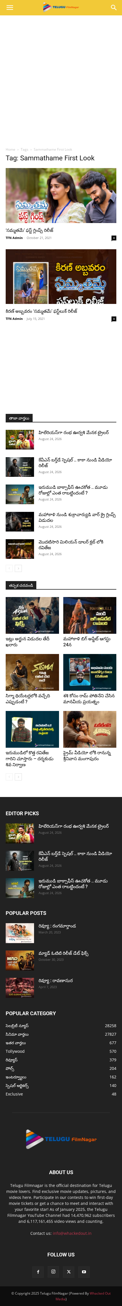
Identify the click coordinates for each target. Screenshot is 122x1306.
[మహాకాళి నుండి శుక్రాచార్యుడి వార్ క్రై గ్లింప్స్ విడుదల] (20, 522)
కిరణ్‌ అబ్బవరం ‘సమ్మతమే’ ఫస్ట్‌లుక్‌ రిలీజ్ (41, 311)
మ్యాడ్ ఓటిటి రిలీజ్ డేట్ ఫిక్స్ (64, 953)
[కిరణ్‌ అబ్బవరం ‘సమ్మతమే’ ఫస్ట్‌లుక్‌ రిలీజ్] (61, 276)
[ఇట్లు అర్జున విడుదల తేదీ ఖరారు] (32, 615)
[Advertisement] (61, 79)
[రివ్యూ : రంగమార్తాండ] (20, 933)
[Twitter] (68, 1272)
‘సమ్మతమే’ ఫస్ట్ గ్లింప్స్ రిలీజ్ (29, 230)
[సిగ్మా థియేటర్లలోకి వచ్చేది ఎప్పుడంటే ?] (32, 672)
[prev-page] (9, 568)
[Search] (114, 7)
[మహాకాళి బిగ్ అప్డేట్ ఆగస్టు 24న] (90, 615)
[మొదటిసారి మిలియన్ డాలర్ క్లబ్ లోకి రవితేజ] (20, 549)
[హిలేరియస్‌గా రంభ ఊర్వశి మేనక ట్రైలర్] (20, 439)
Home (10, 149)
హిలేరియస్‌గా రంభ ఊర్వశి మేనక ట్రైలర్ (74, 432)
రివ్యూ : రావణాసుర (56, 980)
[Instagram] (53, 1272)
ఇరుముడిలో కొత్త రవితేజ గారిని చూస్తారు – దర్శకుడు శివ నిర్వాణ (30, 758)
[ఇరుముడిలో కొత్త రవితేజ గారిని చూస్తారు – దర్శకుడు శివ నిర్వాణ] (32, 729)
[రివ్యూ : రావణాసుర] (20, 988)
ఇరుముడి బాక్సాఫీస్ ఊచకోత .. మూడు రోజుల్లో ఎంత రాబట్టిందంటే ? (73, 490)
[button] (10, 7)
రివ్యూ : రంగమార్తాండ (57, 926)
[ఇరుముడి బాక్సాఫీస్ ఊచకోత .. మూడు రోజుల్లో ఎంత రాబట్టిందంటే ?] (20, 494)
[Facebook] (38, 1272)
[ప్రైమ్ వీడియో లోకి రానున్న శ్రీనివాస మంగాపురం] (90, 729)
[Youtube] (84, 1272)
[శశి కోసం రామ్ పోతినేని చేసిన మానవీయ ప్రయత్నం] (90, 672)
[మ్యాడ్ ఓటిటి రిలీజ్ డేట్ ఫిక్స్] (20, 960)
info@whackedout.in (72, 1233)
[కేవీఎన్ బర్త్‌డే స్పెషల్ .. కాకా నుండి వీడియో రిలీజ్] (20, 467)
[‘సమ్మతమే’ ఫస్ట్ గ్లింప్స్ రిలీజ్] (61, 195)
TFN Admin (14, 238)
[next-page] (18, 568)
